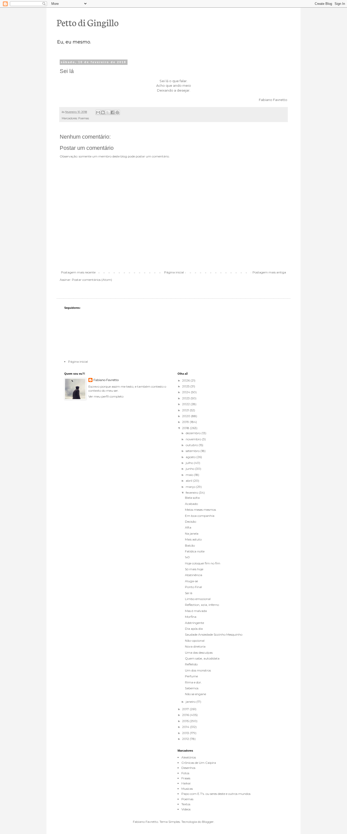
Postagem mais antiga (269, 272)
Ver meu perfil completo (105, 396)
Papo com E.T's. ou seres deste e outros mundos (215, 794)
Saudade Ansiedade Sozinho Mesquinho (213, 634)
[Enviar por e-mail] (98, 112)
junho (190, 469)
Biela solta (192, 498)
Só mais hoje (194, 569)
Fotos (185, 773)
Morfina (190, 617)
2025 (186, 386)
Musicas (187, 789)
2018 (186, 428)
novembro (194, 439)
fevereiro (192, 492)
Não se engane (195, 694)
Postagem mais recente (78, 272)
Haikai (186, 783)
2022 (186, 404)
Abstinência (193, 575)
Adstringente (194, 623)
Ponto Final (193, 587)
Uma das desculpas (199, 652)
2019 (186, 422)
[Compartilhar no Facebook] (112, 112)
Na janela (191, 533)
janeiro (191, 702)
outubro (192, 445)
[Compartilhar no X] (107, 112)
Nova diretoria (195, 646)
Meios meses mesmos (200, 509)
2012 (186, 739)
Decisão (190, 521)
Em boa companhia (199, 516)
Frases (185, 778)
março (191, 487)
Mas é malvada (196, 611)
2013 (186, 733)
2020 (186, 416)
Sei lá (188, 593)
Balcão (190, 545)
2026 (186, 380)
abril (189, 480)
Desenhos (188, 768)
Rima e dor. (193, 682)
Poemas (83, 118)
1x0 (187, 557)
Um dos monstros (198, 670)
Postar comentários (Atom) (92, 280)
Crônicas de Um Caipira (198, 763)
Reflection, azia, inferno (202, 605)
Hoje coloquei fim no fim (202, 563)
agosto (191, 457)
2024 (186, 392)
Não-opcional (194, 640)
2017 (186, 709)
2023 (186, 398)
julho (190, 463)
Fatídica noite (194, 551)
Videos (186, 809)
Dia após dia (194, 629)
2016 (186, 715)
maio (190, 475)
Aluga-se (191, 581)
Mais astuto (193, 539)
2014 (186, 727)
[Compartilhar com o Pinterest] (117, 112)
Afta (188, 527)
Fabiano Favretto (106, 380)
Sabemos (191, 688)
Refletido (191, 664)
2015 (186, 721)
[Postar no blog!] (102, 112)
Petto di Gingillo (88, 22)
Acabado (191, 504)
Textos (185, 804)
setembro (193, 451)
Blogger (208, 822)
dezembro (193, 433)
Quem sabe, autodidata (202, 658)
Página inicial (174, 272)
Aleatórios (188, 757)
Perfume (191, 676)
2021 (186, 410)
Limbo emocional (198, 599)
